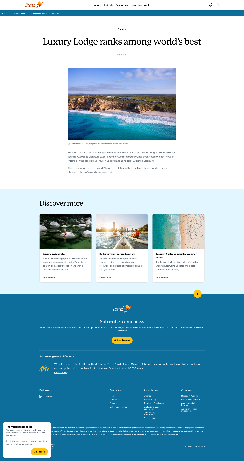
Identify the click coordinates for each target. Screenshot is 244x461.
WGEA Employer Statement (151, 408)
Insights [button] (108, 5)
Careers (113, 403)
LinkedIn (48, 397)
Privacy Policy (36, 433)
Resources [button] (122, 5)
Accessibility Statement (149, 413)
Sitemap (148, 396)
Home (4, 13)
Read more (60, 372)
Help (112, 396)
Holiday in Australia (189, 396)
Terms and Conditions (154, 403)
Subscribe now (122, 340)
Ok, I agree (39, 451)
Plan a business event (190, 399)
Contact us (115, 399)
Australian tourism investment (189, 410)
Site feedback (150, 418)
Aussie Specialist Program (188, 404)
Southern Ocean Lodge (81, 152)
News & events (19, 13)
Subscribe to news (118, 407)
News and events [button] (140, 5)
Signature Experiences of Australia (108, 156)
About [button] (97, 5)
